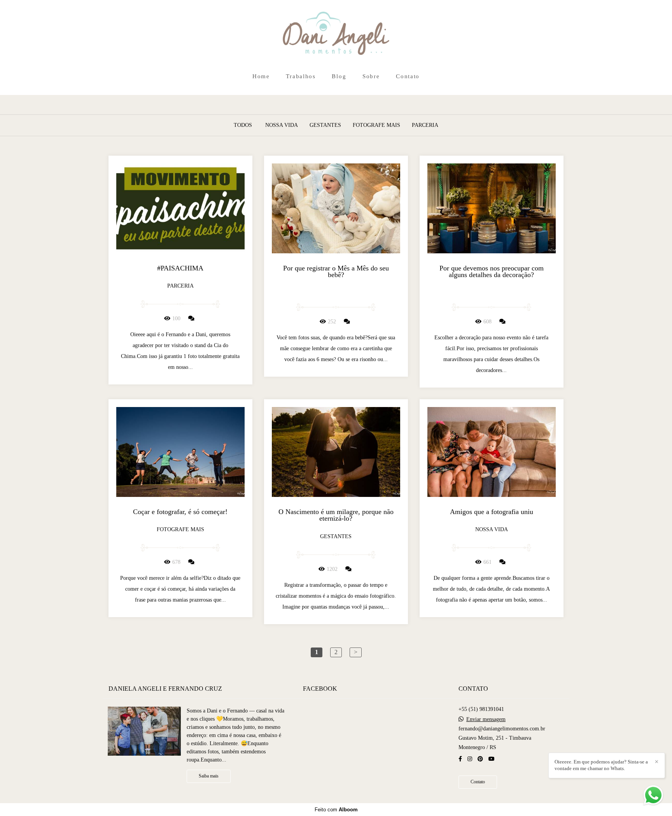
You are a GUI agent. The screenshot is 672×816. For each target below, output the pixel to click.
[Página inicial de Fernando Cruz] (336, 34)
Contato (408, 76)
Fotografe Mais (376, 125)
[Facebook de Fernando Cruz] (460, 759)
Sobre (371, 76)
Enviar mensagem (486, 719)
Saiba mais (209, 776)
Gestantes (325, 125)
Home (261, 76)
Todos (243, 125)
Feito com (336, 809)
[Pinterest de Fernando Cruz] (480, 759)
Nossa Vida (281, 125)
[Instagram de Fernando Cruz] (469, 759)
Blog (339, 76)
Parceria (425, 125)
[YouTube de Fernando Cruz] (491, 759)
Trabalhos (300, 76)
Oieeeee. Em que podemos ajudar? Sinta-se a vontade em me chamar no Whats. (601, 765)
